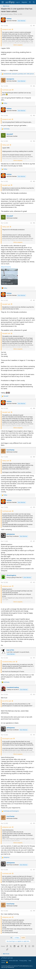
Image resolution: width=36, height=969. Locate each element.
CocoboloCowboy (7, 14)
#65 (34, 181)
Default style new (8, 958)
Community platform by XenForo (16, 966)
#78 (34, 911)
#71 (34, 541)
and (11, 811)
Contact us (4, 960)
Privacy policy (23, 960)
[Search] (34, 2)
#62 (34, 86)
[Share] (31, 26)
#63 (34, 115)
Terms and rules (13, 960)
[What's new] (30, 2)
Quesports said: (6, 29)
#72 (34, 582)
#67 (34, 300)
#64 (34, 141)
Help (30, 960)
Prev (17, 937)
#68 (34, 408)
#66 (34, 223)
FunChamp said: (6, 90)
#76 (34, 823)
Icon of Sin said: (6, 701)
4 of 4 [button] (23, 937)
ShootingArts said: (7, 738)
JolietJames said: (6, 586)
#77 (34, 869)
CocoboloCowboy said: (8, 661)
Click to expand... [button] (18, 45)
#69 (34, 457)
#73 (34, 658)
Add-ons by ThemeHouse (7, 967)
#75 (34, 735)
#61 (34, 25)
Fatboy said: (5, 145)
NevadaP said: (6, 185)
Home (3, 962)
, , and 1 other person (19, 74)
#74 (34, 694)
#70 (34, 507)
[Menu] (2, 2)
